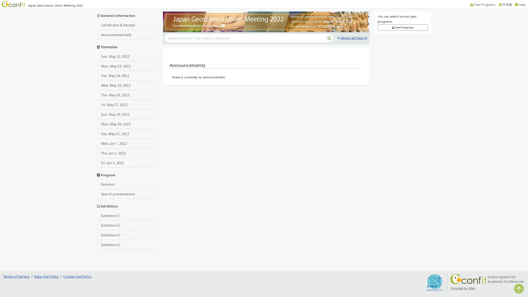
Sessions (108, 184)
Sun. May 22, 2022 (115, 56)
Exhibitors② (110, 225)
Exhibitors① (110, 215)
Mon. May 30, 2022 (116, 124)
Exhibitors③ (110, 235)
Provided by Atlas (462, 288)
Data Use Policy (46, 276)
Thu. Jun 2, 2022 (113, 153)
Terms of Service (16, 276)
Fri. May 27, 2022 (114, 105)
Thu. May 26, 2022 (115, 95)
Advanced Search (353, 38)
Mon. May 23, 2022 (116, 66)
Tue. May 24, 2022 (115, 75)
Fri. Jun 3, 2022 (112, 163)
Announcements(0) (116, 35)
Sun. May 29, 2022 (115, 114)
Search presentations (118, 194)
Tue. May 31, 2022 (115, 134)
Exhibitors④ (110, 245)
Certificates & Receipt (118, 25)
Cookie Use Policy (77, 276)
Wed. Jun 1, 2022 (114, 143)
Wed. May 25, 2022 (116, 85)
